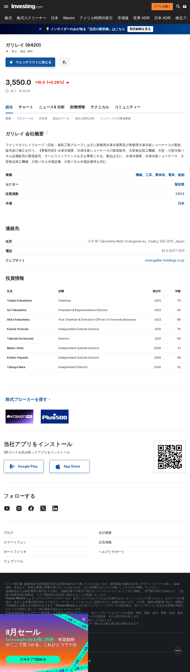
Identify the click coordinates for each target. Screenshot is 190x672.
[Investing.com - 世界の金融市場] (27, 6)
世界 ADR (141, 18)
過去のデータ (61, 118)
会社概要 (105, 533)
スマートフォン (15, 542)
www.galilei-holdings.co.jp (164, 260)
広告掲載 (105, 542)
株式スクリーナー (31, 18)
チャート (26, 107)
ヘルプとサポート (112, 552)
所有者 (43, 118)
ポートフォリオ (15, 552)
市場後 (123, 18)
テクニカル (100, 107)
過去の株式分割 (85, 118)
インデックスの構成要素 (115, 118)
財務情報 (77, 107)
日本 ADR (162, 18)
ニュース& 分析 (52, 107)
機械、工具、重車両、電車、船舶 (160, 175)
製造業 (179, 184)
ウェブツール (13, 561)
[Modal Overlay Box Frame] (44, 643)
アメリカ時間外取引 (96, 18)
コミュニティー (128, 107)
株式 (8, 18)
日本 (54, 18)
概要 (8, 118)
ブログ (8, 533)
